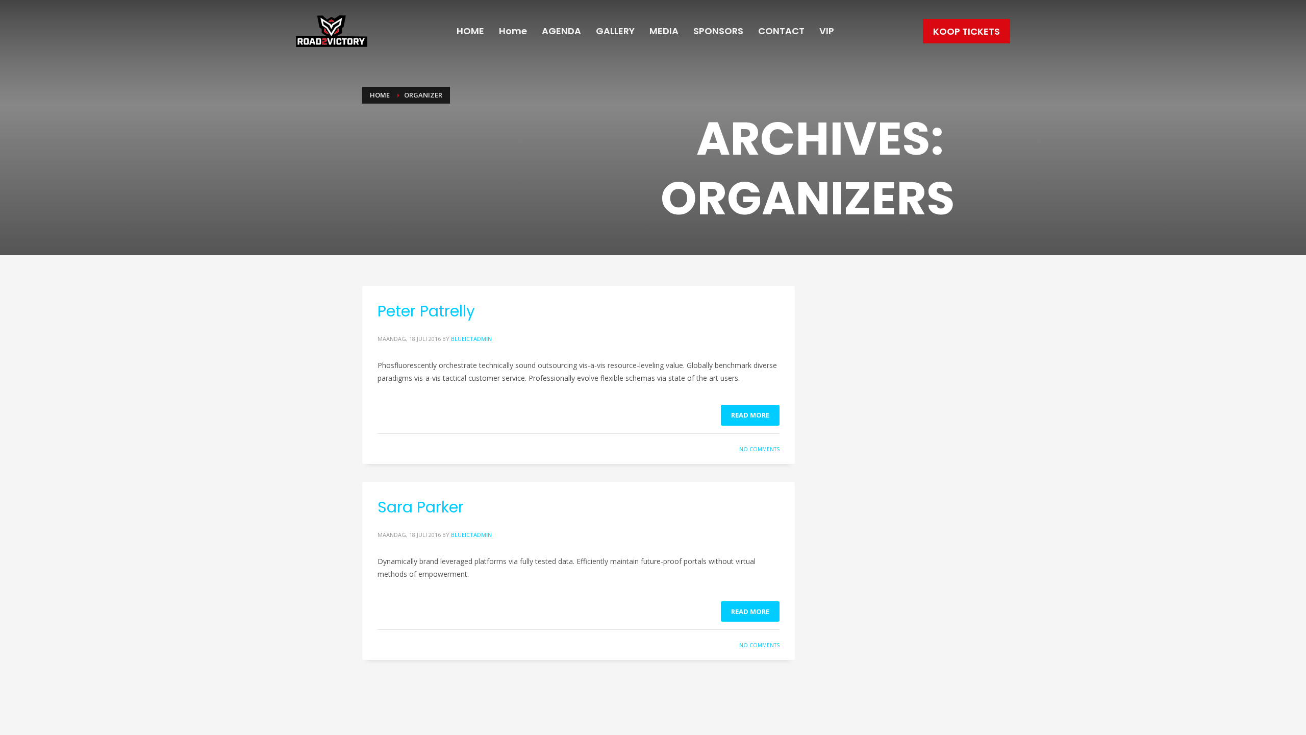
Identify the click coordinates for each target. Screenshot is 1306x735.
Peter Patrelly (426, 311)
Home (380, 95)
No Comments (759, 449)
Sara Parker (421, 507)
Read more (750, 415)
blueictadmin (471, 338)
